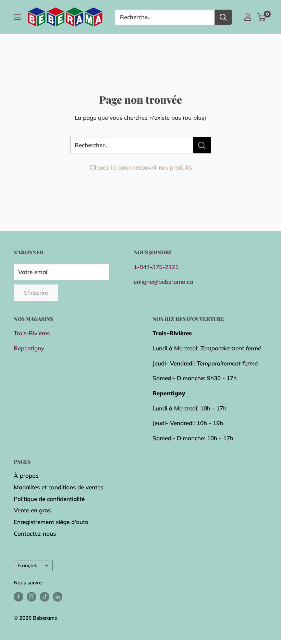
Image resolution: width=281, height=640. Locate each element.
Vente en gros (32, 510)
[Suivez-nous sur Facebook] (18, 597)
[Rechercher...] (202, 145)
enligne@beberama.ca (163, 281)
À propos (26, 475)
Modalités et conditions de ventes (58, 487)
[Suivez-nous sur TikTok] (44, 597)
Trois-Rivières (32, 333)
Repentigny (29, 348)
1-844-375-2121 (156, 266)
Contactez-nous (35, 533)
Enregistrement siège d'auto (51, 521)
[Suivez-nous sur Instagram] (31, 597)
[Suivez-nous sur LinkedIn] (57, 597)
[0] (261, 17)
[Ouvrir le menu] (17, 17)
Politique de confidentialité (49, 498)
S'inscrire (36, 292)
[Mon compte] (247, 17)
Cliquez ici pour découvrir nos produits (140, 167)
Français (27, 565)
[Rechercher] (223, 17)
